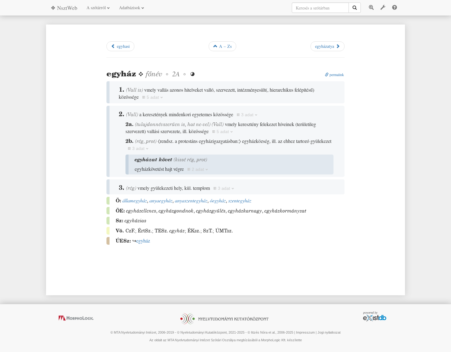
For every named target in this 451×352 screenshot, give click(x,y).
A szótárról (97, 7)
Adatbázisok (130, 7)
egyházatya (325, 46)
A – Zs (225, 46)
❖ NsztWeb (64, 7)
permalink (336, 74)
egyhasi (122, 46)
